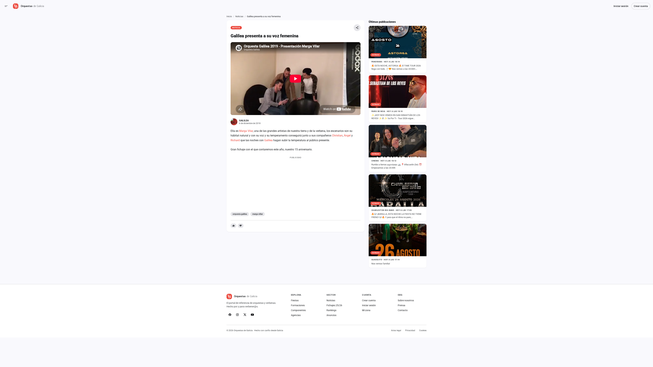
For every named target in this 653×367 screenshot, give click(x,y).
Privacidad (410, 330)
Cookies (422, 330)
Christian (337, 135)
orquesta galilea (240, 214)
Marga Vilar (246, 131)
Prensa (401, 305)
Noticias (239, 16)
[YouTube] (252, 314)
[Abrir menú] (6, 6)
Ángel (347, 135)
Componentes (298, 310)
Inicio (229, 16)
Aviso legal (396, 330)
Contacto (403, 310)
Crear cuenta (641, 6)
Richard (235, 140)
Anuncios (331, 315)
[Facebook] (230, 314)
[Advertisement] (296, 183)
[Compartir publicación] (357, 27)
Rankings (331, 310)
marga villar (257, 214)
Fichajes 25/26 (334, 305)
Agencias (296, 315)
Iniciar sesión (621, 6)
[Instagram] (237, 314)
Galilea (268, 140)
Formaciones (298, 305)
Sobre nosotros (406, 300)
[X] (244, 314)
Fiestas (295, 300)
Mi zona (366, 310)
